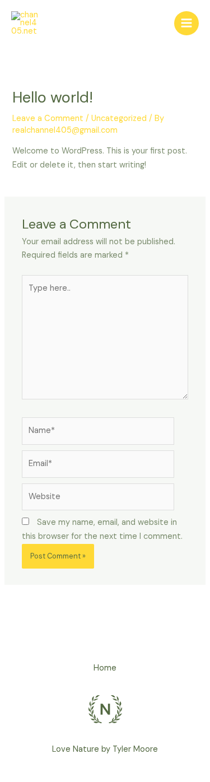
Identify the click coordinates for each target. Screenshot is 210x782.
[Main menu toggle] (186, 23)
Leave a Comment (47, 118)
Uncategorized (119, 118)
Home (105, 668)
